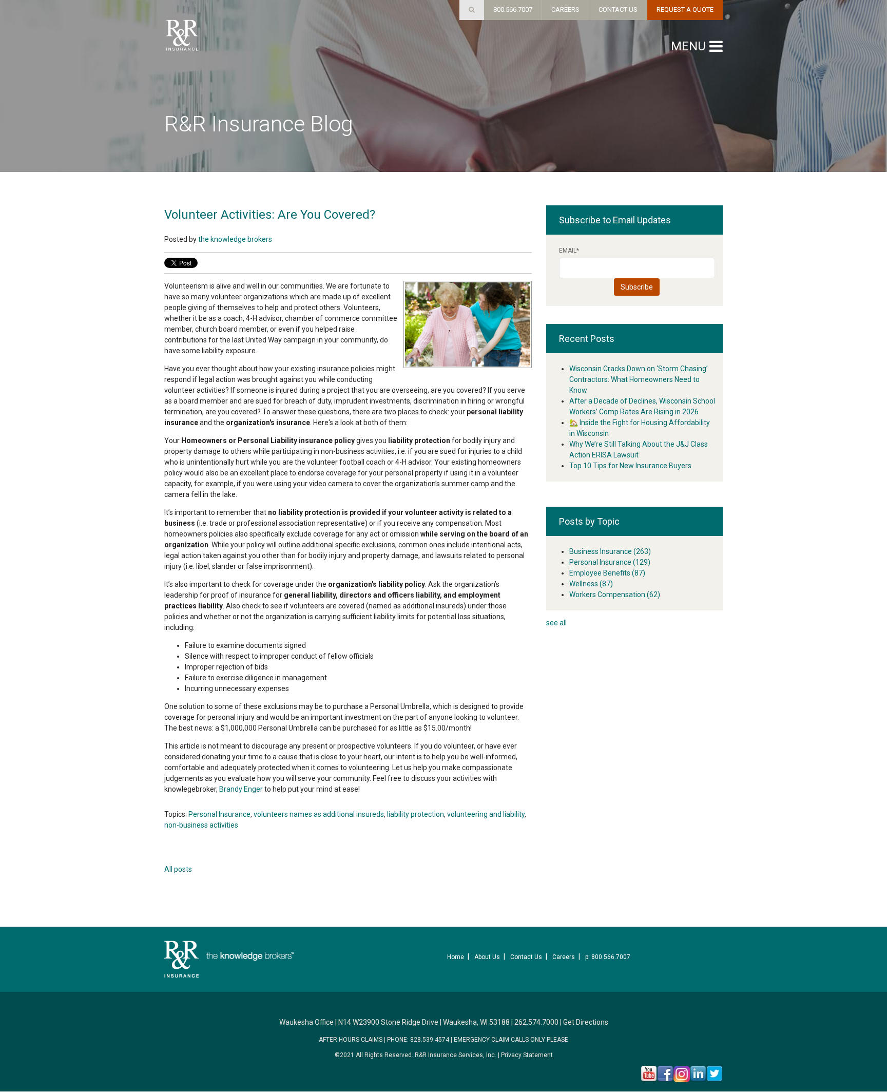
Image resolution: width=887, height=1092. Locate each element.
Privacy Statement (527, 1055)
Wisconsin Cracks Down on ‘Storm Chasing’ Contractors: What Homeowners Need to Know (638, 379)
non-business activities (201, 825)
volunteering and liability (486, 814)
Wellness (591, 584)
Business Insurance (610, 551)
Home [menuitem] (455, 957)
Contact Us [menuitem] (526, 957)
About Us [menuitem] (487, 957)
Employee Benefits (607, 573)
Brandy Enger (241, 789)
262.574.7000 (536, 1022)
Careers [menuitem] (563, 957)
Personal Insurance (219, 814)
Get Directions (585, 1022)
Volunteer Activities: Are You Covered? (269, 214)
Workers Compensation (614, 594)
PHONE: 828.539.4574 (418, 1039)
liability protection (415, 814)
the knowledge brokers (235, 239)
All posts (178, 869)
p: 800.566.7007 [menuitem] (607, 957)
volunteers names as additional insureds (319, 814)
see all (556, 623)
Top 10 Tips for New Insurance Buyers (630, 466)
